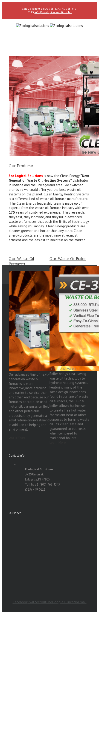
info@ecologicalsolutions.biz (53, 12)
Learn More (17, 437)
